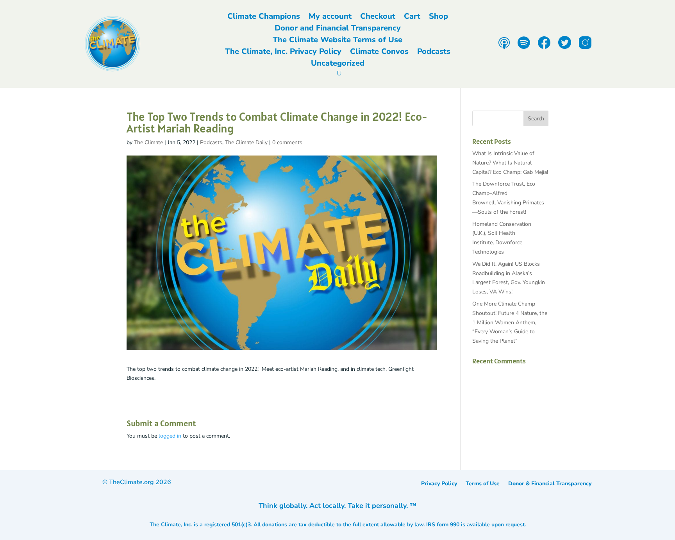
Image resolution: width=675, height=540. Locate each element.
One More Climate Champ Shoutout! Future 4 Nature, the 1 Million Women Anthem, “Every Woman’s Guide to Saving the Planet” (509, 322)
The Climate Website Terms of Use (337, 41)
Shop (438, 17)
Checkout (377, 17)
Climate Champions (263, 17)
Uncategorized (337, 64)
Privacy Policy (439, 484)
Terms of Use (483, 484)
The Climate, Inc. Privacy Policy (283, 53)
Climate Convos (379, 53)
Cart (412, 17)
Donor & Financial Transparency (549, 484)
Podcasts (433, 53)
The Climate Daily (246, 142)
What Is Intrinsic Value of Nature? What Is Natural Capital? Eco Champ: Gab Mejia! (510, 163)
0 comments (287, 142)
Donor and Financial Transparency (338, 29)
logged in (170, 436)
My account (330, 17)
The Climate (148, 142)
